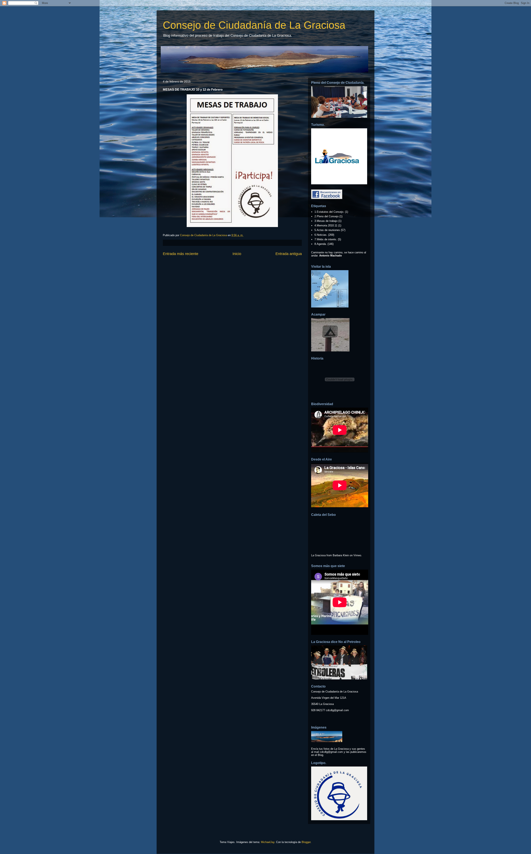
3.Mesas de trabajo (325, 220)
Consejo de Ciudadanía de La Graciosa (254, 25)
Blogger (306, 842)
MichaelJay (267, 842)
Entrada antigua (288, 254)
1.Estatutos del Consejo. (329, 211)
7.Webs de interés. (325, 239)
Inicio (237, 254)
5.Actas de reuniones (327, 230)
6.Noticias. (320, 234)
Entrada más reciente (180, 254)
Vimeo (357, 555)
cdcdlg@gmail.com (337, 710)
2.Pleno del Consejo (326, 216)
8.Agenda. (320, 243)
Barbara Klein (341, 555)
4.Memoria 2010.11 (325, 225)
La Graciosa (318, 555)
